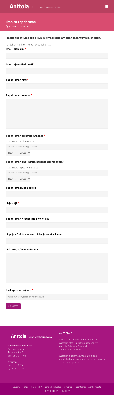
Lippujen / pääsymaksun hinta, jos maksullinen (34, 234)
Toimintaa (67, 387)
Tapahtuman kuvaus (19, 95)
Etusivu (16, 387)
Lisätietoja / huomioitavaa (22, 249)
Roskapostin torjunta (19, 290)
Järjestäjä (12, 203)
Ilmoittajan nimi (16, 49)
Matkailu (35, 387)
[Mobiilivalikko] (106, 6)
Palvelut (57, 387)
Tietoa (25, 387)
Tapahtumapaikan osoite (21, 187)
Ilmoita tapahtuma (21, 26)
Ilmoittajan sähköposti (20, 64)
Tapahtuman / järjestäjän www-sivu (27, 218)
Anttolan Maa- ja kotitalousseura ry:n (78, 343)
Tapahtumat (80, 387)
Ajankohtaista (94, 387)
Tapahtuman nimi (17, 79)
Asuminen (46, 387)
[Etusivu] (7, 26)
